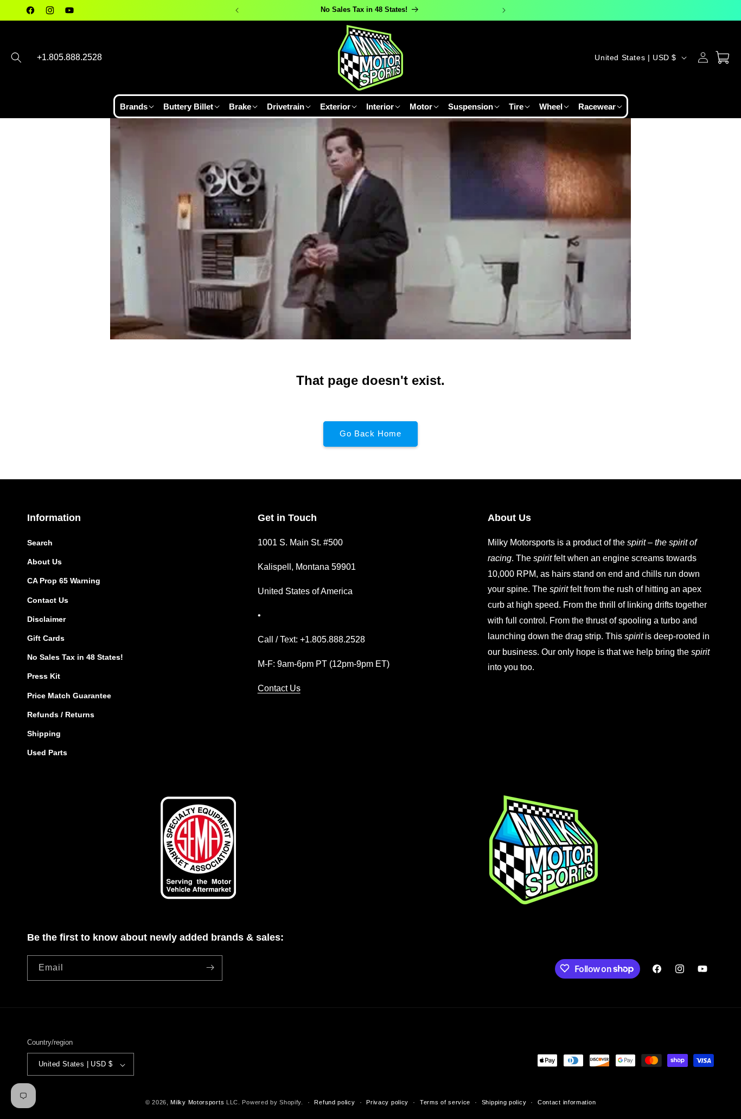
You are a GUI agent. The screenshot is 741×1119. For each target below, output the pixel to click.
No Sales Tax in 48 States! (75, 657)
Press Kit (43, 676)
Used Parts (47, 753)
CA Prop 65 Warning (63, 581)
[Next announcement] (504, 10)
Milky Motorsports (197, 1102)
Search (40, 542)
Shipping (44, 733)
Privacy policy (387, 1102)
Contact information (567, 1102)
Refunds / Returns (60, 714)
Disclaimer (46, 619)
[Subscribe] (210, 967)
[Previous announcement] (237, 10)
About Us (44, 562)
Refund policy (334, 1102)
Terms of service (445, 1102)
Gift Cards (46, 638)
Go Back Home (370, 433)
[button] (16, 57)
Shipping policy (504, 1102)
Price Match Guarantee (69, 695)
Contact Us (47, 600)
